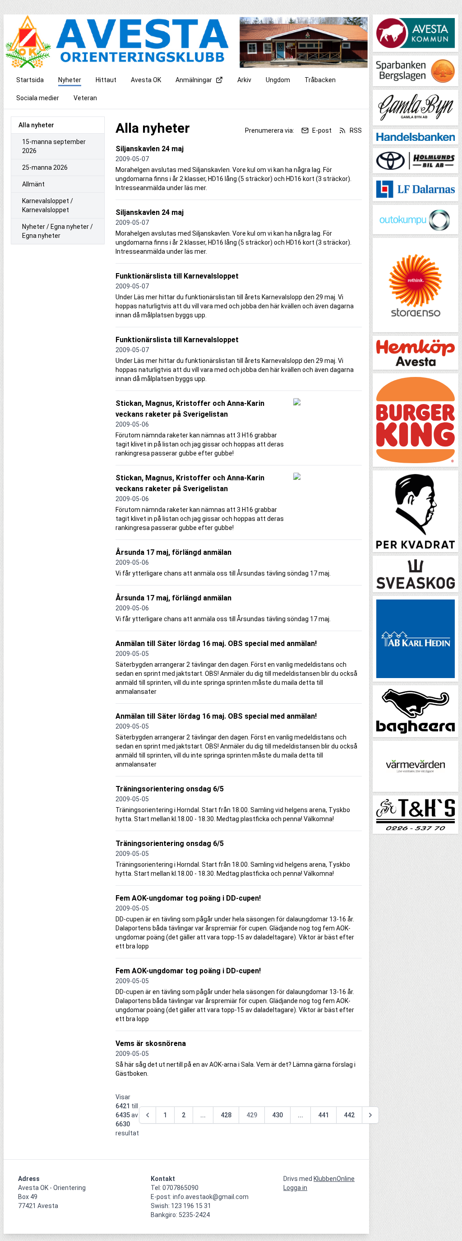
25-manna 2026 (45, 167)
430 (277, 1115)
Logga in (295, 1187)
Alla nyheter (36, 125)
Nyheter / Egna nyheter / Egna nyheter (57, 231)
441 (323, 1115)
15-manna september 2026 (54, 146)
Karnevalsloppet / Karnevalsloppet (47, 205)
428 (226, 1115)
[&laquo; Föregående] (147, 1115)
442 (349, 1115)
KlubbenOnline (334, 1178)
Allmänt (33, 184)
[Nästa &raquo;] (370, 1115)
